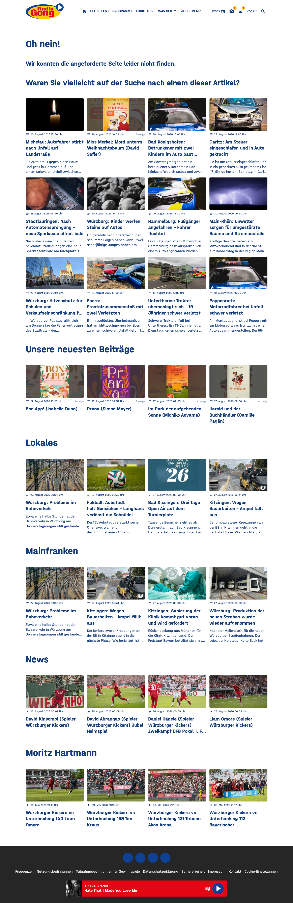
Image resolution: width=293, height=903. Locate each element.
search (263, 11)
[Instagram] (140, 858)
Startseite (84, 11)
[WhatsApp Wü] (165, 858)
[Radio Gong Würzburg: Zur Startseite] (45, 11)
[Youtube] (153, 858)
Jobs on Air (191, 11)
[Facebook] (128, 858)
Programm (121, 11)
